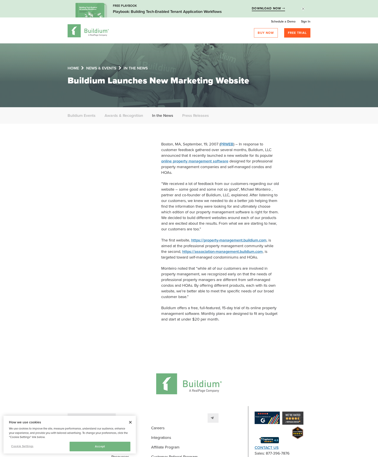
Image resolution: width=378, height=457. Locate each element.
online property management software (194, 161)
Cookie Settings (22, 446)
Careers (157, 428)
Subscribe (213, 418)
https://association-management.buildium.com (222, 251)
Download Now (267, 8)
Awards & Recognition (124, 115)
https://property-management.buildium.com (228, 240)
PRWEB (226, 144)
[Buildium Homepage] (88, 31)
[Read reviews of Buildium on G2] (267, 419)
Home (73, 68)
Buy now (266, 33)
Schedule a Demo (283, 21)
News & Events (101, 68)
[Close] (130, 422)
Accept (100, 446)
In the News (136, 68)
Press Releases (195, 115)
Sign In (305, 21)
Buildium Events (82, 115)
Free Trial (297, 33)
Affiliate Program (165, 447)
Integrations (161, 437)
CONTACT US (267, 447)
